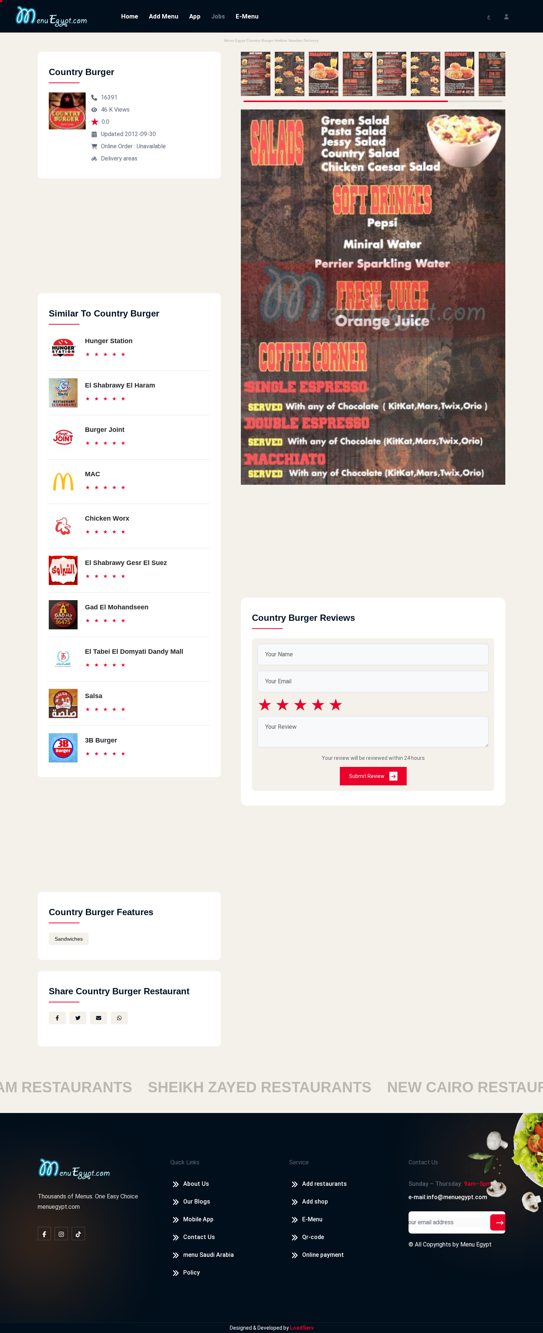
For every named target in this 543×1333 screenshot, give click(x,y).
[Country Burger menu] (255, 74)
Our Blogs (196, 1201)
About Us (196, 1183)
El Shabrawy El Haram (120, 385)
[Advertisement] (129, 241)
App (195, 16)
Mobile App (198, 1219)
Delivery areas (119, 158)
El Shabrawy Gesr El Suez (126, 562)
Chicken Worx (107, 518)
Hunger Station (109, 341)
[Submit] (499, 1222)
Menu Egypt (476, 1244)
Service (299, 1162)
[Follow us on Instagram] (61, 1233)
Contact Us (199, 1237)
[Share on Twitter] (77, 1018)
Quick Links (184, 1162)
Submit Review (367, 776)
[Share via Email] (98, 1018)
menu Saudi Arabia (208, 1254)
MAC (92, 474)
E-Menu (247, 16)
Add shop (315, 1201)
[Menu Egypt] (51, 15)
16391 (109, 97)
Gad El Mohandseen (116, 607)
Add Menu (163, 16)
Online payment (323, 1254)
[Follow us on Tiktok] (78, 1233)
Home (129, 16)
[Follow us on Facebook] (44, 1233)
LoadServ (302, 1328)
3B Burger (101, 740)
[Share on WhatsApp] (119, 1018)
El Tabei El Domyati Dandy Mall (134, 651)
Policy (191, 1272)
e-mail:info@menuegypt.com (448, 1197)
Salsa (93, 696)
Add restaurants (324, 1183)
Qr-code (313, 1237)
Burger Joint (104, 429)
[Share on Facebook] (57, 1018)
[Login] (506, 16)
